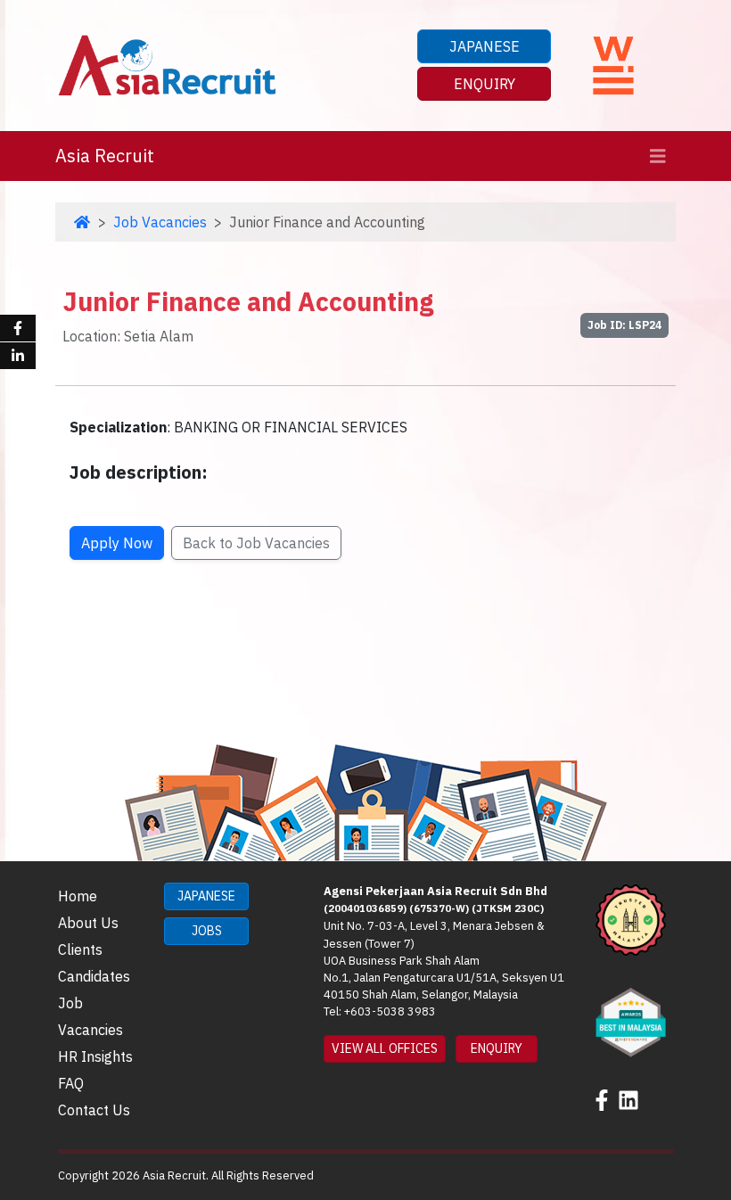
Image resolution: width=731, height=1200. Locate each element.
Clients (80, 949)
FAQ (71, 1083)
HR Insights (95, 1056)
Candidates (94, 976)
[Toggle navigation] (658, 156)
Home (77, 896)
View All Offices (385, 1048)
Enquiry (484, 84)
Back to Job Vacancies (256, 543)
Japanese (484, 46)
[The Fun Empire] (630, 1021)
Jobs (207, 931)
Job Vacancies (160, 222)
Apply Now (116, 543)
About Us (88, 923)
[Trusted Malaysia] (630, 918)
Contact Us (94, 1110)
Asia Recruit (104, 156)
